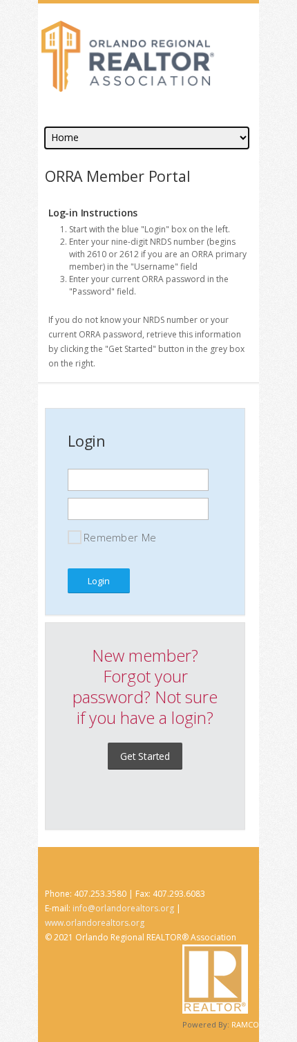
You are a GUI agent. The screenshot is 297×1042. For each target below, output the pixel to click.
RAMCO (245, 1024)
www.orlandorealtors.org (94, 923)
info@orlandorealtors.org (123, 908)
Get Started (145, 756)
